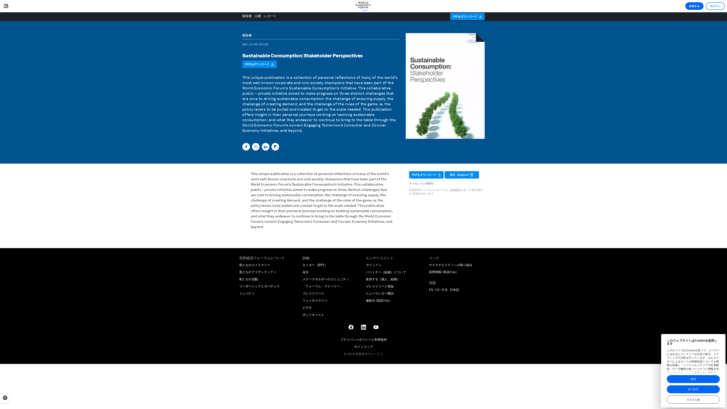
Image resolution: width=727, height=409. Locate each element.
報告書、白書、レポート (259, 16)
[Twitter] (256, 147)
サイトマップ (363, 347)
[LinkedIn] (265, 147)
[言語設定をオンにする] (5, 398)
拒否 (693, 379)
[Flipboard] (275, 147)
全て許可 (693, 389)
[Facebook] (246, 147)
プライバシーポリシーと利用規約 (363, 339)
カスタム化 (693, 399)
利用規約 (455, 189)
